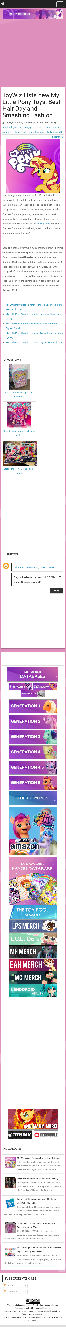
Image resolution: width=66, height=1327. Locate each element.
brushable (7, 127)
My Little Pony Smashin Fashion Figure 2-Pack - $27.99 (34, 342)
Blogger (34, 1320)
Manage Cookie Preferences (41, 1317)
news (48, 127)
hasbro (40, 127)
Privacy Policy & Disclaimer (15, 1317)
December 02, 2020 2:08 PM (39, 567)
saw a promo (43, 223)
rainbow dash (20, 132)
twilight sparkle (55, 132)
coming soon (21, 127)
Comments (12, 1291)
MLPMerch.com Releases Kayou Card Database (38, 1158)
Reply (56, 590)
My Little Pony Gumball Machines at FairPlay (37, 1178)
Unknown (19, 567)
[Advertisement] (33, 53)
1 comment (58, 136)
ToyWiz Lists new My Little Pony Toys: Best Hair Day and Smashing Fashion (31, 105)
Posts (9, 1285)
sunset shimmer (37, 132)
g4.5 (32, 127)
